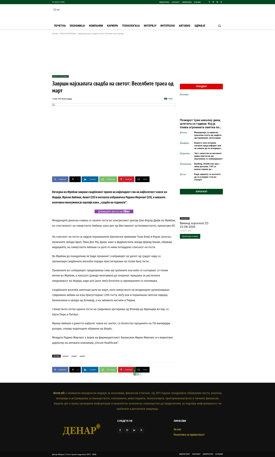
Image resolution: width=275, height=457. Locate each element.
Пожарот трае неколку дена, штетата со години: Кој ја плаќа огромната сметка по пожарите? (200, 123)
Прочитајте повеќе (190, 236)
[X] (221, 2)
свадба (82, 356)
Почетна (55, 34)
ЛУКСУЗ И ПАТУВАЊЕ (68, 34)
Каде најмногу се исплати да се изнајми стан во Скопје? (207, 177)
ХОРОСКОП (185, 218)
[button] (219, 25)
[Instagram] (213, 2)
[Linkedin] (217, 2)
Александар (67, 99)
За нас (177, 429)
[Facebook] (209, 2)
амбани (65, 356)
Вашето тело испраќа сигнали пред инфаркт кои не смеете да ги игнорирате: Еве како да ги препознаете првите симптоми (208, 146)
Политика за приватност (189, 435)
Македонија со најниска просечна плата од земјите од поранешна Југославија (207, 135)
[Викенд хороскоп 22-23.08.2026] (201, 209)
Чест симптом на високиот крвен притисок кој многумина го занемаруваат (208, 156)
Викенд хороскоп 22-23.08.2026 (194, 225)
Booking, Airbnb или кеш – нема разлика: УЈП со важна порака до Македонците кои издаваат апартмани (208, 166)
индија (74, 356)
